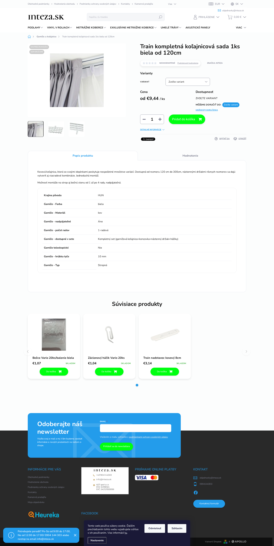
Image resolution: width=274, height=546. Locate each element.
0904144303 (206, 483)
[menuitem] (36, 27)
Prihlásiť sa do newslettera (116, 446)
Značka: (215, 63)
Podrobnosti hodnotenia (187, 63)
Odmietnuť (154, 528)
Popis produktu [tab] (83, 156)
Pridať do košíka (183, 119)
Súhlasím (177, 528)
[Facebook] (195, 492)
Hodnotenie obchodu (64, 3)
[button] (137, 385)
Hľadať (160, 16)
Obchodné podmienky (38, 3)
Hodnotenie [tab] (190, 156)
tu (126, 533)
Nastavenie (97, 540)
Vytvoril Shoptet (213, 541)
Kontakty (125, 3)
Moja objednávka (36, 502)
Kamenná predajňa (144, 3)
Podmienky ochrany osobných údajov (98, 3)
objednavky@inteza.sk (210, 477)
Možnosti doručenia (207, 110)
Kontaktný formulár (209, 503)
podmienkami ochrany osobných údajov (148, 436)
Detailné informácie (150, 129)
